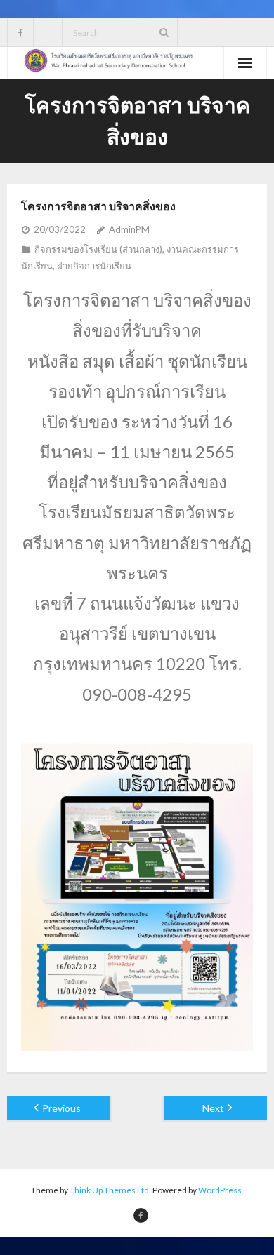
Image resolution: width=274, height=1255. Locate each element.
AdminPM (129, 229)
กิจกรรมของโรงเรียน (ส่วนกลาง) (98, 249)
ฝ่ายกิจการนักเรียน (94, 265)
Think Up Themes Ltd (109, 1190)
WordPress (220, 1190)
